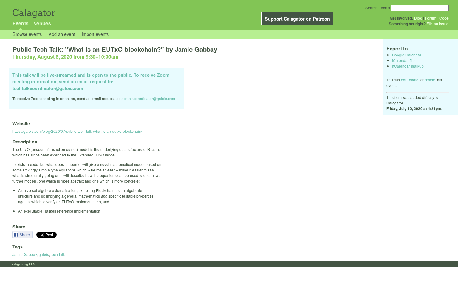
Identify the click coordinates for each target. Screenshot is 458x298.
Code (444, 18)
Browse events (27, 34)
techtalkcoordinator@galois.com (148, 98)
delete (430, 79)
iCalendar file (403, 60)
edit (404, 79)
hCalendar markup (408, 66)
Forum (431, 18)
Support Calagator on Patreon (297, 19)
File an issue (438, 23)
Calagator (33, 12)
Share (25, 234)
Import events (95, 34)
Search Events (377, 7)
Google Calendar (406, 54)
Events (20, 23)
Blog (418, 18)
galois (44, 254)
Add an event (62, 34)
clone (413, 79)
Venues (42, 23)
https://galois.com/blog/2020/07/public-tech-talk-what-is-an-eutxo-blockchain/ (77, 131)
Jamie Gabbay (24, 254)
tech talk (58, 254)
